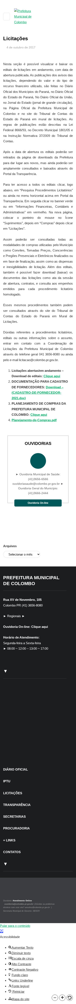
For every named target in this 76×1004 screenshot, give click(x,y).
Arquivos (10, 546)
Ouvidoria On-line (38, 502)
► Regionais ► (14, 616)
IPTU (6, 781)
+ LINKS (9, 840)
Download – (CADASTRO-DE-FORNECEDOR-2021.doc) (37, 392)
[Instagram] (9, 891)
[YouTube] (19, 891)
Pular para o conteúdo (15, 926)
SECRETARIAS (14, 816)
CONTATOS (12, 852)
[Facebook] (14, 891)
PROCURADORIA (16, 828)
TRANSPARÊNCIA (17, 805)
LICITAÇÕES (12, 793)
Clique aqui (51, 376)
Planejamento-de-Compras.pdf (34, 420)
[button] (55, 998)
